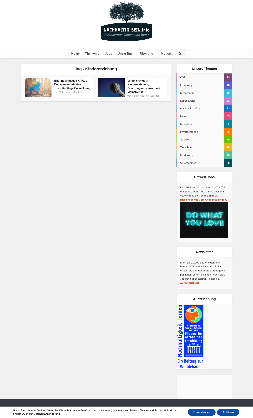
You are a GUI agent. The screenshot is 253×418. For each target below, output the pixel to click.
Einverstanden (201, 412)
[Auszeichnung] (190, 336)
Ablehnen (228, 412)
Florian (135, 95)
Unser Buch (126, 53)
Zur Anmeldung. (190, 282)
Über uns (146, 53)
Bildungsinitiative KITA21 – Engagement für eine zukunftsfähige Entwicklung (72, 84)
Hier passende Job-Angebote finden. (203, 199)
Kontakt (166, 53)
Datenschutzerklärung (47, 414)
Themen (91, 53)
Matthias (63, 92)
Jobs (108, 53)
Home (75, 53)
